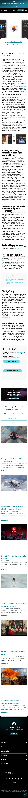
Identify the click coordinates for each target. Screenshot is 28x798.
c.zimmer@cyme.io (18, 352)
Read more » (4, 470)
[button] (5, 413)
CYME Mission (10, 284)
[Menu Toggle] (26, 10)
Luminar (23, 86)
